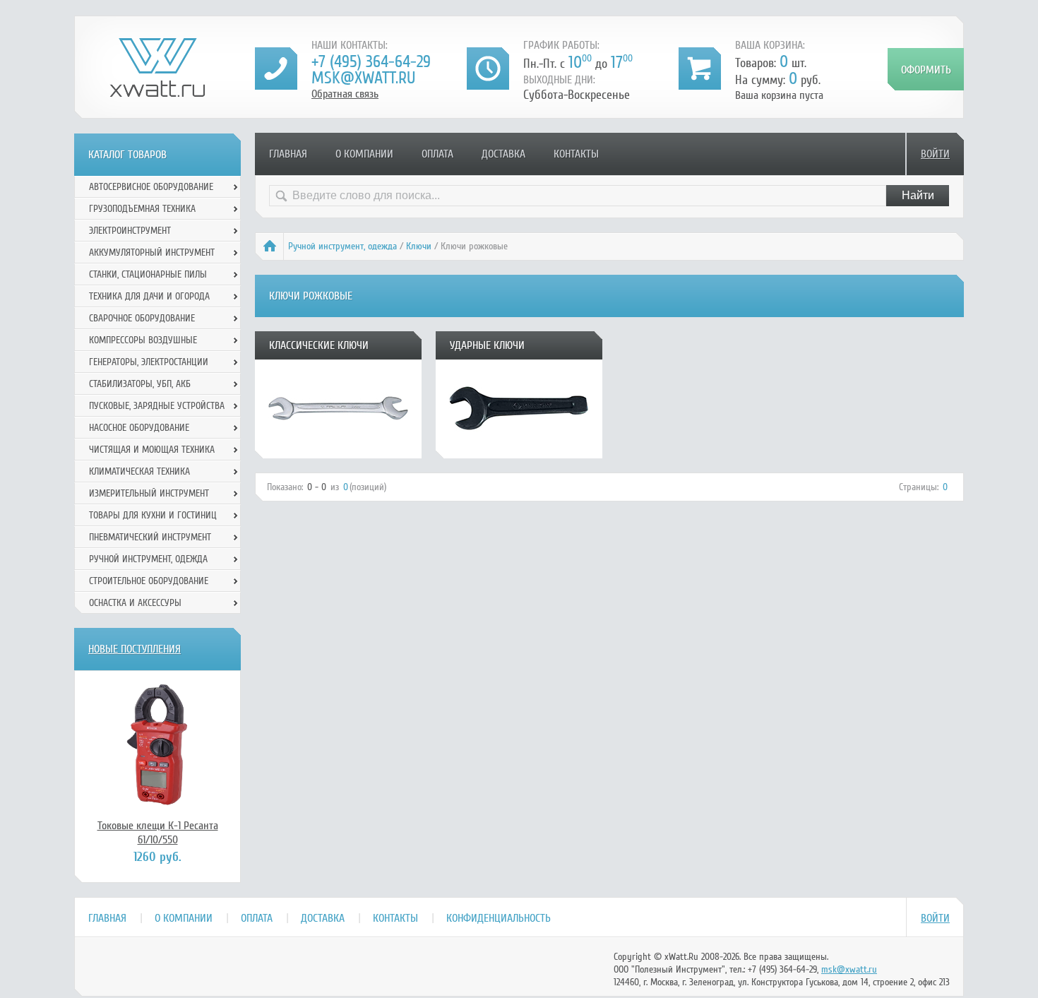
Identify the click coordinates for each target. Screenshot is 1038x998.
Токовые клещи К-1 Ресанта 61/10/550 (157, 833)
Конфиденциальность (498, 918)
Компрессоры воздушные (143, 340)
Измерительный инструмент (149, 493)
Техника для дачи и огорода (149, 296)
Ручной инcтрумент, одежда (342, 246)
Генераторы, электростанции (148, 362)
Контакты (576, 154)
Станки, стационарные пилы (148, 274)
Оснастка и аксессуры (135, 603)
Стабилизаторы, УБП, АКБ (140, 384)
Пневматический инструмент (150, 537)
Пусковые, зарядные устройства (157, 406)
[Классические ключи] (338, 453)
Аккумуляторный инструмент (152, 252)
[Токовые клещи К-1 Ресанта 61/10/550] (157, 744)
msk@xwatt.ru (363, 78)
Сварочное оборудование (142, 318)
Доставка (503, 154)
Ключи (418, 246)
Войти (935, 154)
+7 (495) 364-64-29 (371, 62)
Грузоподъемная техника (142, 209)
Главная (288, 154)
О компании (364, 154)
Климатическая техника (139, 471)
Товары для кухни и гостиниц (153, 515)
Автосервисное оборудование (151, 187)
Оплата (437, 154)
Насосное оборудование (139, 428)
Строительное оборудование (148, 581)
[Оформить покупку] (926, 69)
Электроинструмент (130, 231)
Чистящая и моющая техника (152, 450)
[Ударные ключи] (519, 453)
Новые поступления (134, 649)
